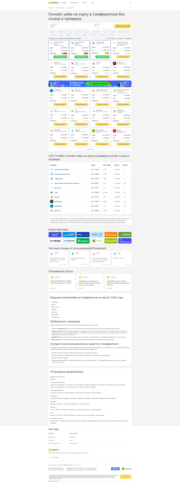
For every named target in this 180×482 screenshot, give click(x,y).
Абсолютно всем (54, 420)
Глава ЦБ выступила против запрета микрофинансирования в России (118, 283)
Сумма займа (111, 38)
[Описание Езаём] (51, 124)
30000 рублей (87, 398)
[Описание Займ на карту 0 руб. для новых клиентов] (114, 56)
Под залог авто (80, 415)
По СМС (52, 387)
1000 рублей (59, 398)
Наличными (53, 384)
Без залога (52, 415)
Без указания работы (96, 392)
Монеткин (57, 210)
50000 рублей (95, 398)
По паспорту (53, 392)
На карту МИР (101, 384)
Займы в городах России (54, 443)
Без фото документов (69, 392)
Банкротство (74, 2)
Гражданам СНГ (86, 409)
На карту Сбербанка (79, 384)
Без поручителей (80, 392)
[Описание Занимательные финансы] (72, 56)
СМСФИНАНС (58, 206)
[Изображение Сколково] (126, 469)
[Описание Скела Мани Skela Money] (51, 56)
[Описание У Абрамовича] (93, 56)
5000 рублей (73, 398)
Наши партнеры (73, 443)
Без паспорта (60, 392)
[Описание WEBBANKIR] (51, 144)
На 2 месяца (59, 404)
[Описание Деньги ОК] (51, 76)
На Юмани (93, 387)
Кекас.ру (57, 197)
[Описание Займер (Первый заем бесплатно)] (114, 104)
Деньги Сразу (55, 307)
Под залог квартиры (90, 415)
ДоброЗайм (55, 314)
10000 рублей (80, 398)
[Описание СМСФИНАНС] (51, 104)
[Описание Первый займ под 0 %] (93, 104)
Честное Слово (56, 317)
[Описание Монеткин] (72, 104)
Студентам (57, 409)
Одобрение (128, 38)
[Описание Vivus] (72, 124)
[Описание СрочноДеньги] (93, 144)
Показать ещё (90, 149)
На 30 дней (53, 404)
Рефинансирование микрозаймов (89, 420)
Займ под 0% (125, 420)
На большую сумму (111, 398)
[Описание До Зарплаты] (114, 76)
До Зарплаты (58, 201)
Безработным (71, 409)
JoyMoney (54, 312)
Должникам (79, 409)
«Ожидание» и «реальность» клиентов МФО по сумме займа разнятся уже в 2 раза (89, 283)
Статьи (85, 2)
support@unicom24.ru (54, 481)
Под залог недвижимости (70, 415)
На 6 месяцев (73, 404)
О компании (72, 437)
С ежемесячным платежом (65, 420)
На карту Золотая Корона (71, 387)
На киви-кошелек (61, 384)
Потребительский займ (115, 420)
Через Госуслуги (77, 420)
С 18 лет (52, 409)
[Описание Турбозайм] (93, 124)
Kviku (56, 192)
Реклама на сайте (53, 465)
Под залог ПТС (59, 415)
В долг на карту (70, 384)
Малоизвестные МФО (104, 420)
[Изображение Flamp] (115, 469)
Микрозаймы (52, 437)
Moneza (54, 309)
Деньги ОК (57, 188)
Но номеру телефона (120, 384)
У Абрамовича (58, 178)
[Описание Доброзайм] (114, 124)
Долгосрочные (85, 404)
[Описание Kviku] (72, 76)
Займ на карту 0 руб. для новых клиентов (66, 183)
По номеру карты (110, 384)
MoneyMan (55, 302)
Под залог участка (100, 415)
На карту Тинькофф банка (91, 384)
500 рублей (53, 398)
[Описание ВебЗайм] (72, 144)
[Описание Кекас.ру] (93, 76)
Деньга (53, 304)
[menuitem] (65, 3)
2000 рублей (66, 398)
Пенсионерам (64, 409)
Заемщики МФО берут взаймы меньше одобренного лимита (61, 282)
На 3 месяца (66, 404)
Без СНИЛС (87, 392)
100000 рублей (102, 398)
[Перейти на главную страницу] (54, 2)
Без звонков (53, 423)
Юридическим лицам (96, 409)
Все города (52, 379)
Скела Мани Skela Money (61, 169)
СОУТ (76, 465)
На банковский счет (59, 387)
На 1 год (79, 404)
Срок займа (120, 38)
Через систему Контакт (84, 387)
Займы (64, 2)
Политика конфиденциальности (66, 465)
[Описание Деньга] (114, 144)
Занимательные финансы (62, 174)
